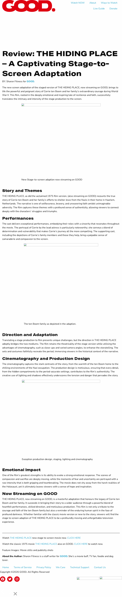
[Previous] (3, 591)
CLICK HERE (81, 544)
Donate (113, 8)
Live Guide (99, 8)
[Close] (15, 594)
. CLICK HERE (73, 538)
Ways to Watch (109, 2)
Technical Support (79, 567)
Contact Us (100, 567)
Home (5, 567)
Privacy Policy (43, 567)
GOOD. (31, 81)
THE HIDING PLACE (21, 538)
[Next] (10, 591)
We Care (60, 567)
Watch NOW (78, 2)
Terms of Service (23, 567)
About (92, 2)
